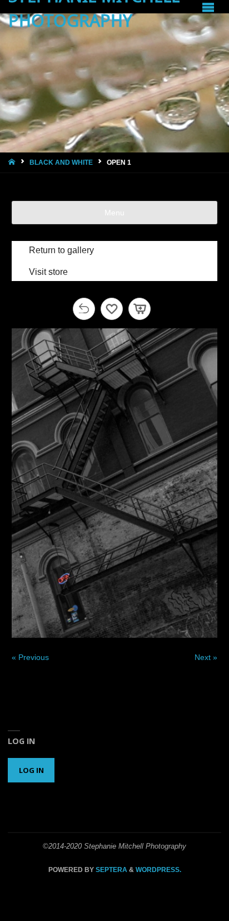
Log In (31, 770)
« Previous (30, 657)
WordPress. (158, 870)
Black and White (61, 162)
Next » (206, 657)
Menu (114, 212)
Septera (110, 870)
